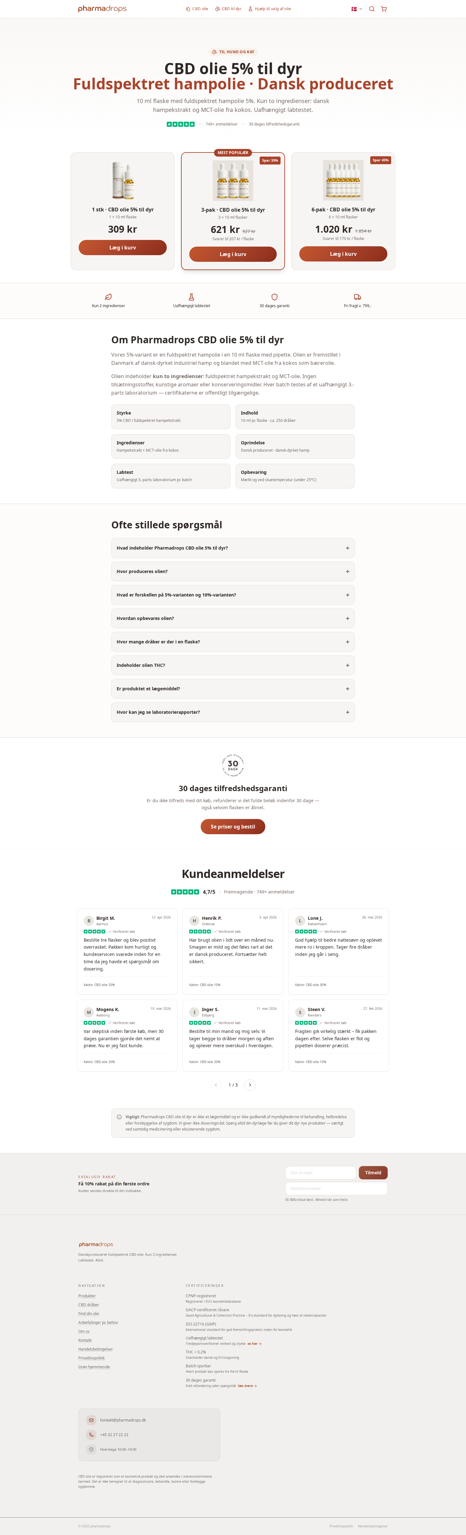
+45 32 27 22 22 (114, 1434)
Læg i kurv (122, 247)
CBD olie (200, 8)
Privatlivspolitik (91, 1358)
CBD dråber (88, 1304)
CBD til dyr (232, 8)
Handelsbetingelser (95, 1349)
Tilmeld (373, 1173)
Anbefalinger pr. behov (98, 1322)
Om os (84, 1331)
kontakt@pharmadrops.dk (123, 1420)
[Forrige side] (216, 1085)
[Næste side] (250, 1085)
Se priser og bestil (233, 826)
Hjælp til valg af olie (273, 8)
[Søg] (372, 9)
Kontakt (85, 1340)
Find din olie (88, 1313)
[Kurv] (384, 9)
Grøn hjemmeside (94, 1367)
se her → (255, 1343)
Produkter (87, 1296)
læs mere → (247, 1385)
